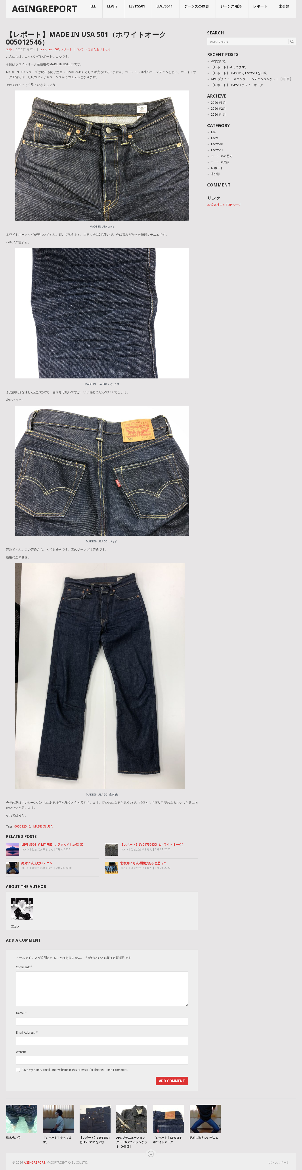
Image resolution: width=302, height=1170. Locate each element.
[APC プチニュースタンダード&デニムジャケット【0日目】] (131, 1119)
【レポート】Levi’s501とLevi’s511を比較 (239, 73)
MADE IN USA (43, 826)
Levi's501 (137, 6)
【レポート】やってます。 (229, 67)
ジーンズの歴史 (196, 6)
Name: (21, 1013)
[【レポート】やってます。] (58, 1119)
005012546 (22, 826)
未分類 (284, 6)
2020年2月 (218, 108)
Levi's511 (165, 6)
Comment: (24, 967)
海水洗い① (218, 61)
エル (9, 49)
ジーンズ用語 (231, 6)
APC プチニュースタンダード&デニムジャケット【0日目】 (252, 79)
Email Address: (27, 1032)
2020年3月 (218, 102)
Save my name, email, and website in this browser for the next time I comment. (75, 1070)
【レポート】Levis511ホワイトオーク (237, 85)
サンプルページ (279, 1162)
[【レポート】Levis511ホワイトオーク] (168, 1119)
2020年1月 (218, 114)
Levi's (112, 6)
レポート (260, 6)
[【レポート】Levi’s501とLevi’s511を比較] (95, 1119)
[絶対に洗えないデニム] (205, 1119)
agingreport (44, 9)
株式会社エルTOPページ (224, 205)
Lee (93, 6)
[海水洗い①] (21, 1119)
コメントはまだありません (93, 49)
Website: (21, 1052)
